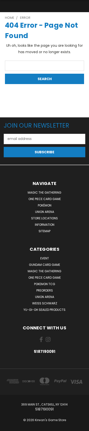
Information (44, 225)
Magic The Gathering (44, 192)
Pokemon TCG (44, 284)
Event (44, 258)
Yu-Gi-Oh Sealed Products (44, 310)
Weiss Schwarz (44, 303)
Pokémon (44, 205)
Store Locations (44, 218)
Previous (7, 426)
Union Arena (44, 212)
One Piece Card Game (44, 199)
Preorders (44, 290)
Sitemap (44, 231)
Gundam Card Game (44, 265)
